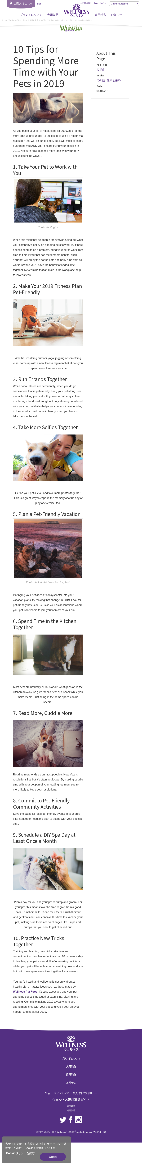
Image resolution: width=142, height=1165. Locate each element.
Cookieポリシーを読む (20, 1153)
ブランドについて (31, 14)
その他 (100, 80)
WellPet (47, 1132)
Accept (52, 1156)
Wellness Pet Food (25, 991)
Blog (47, 1093)
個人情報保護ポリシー (85, 1093)
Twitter (62, 1119)
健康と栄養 (114, 80)
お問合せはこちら (89, 3)
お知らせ (116, 14)
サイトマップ (61, 1093)
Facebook (70, 1119)
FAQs (103, 3)
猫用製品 (100, 14)
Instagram (78, 1119)
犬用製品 (52, 14)
